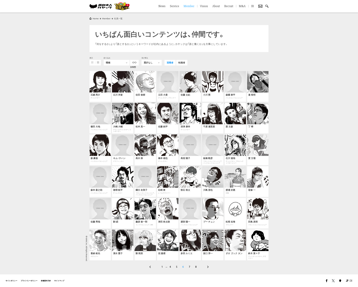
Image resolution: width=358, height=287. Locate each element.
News (161, 6)
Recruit (228, 6)
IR (252, 6)
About (216, 6)
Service (174, 6)
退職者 (170, 62)
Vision (204, 6)
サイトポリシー (11, 281)
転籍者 (181, 62)
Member (106, 18)
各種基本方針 (46, 281)
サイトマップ (59, 281)
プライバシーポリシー (29, 281)
